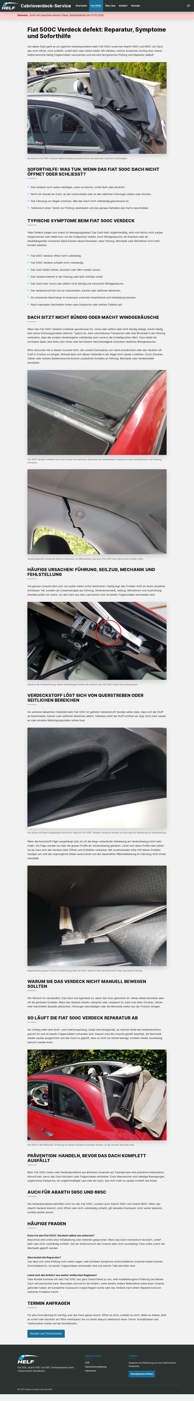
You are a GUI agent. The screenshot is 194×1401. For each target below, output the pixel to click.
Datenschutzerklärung (96, 1366)
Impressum (90, 1370)
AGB (87, 1362)
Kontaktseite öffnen (142, 1374)
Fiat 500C (96, 5)
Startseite (81, 5)
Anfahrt (123, 5)
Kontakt (135, 5)
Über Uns (110, 5)
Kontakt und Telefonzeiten (46, 1333)
